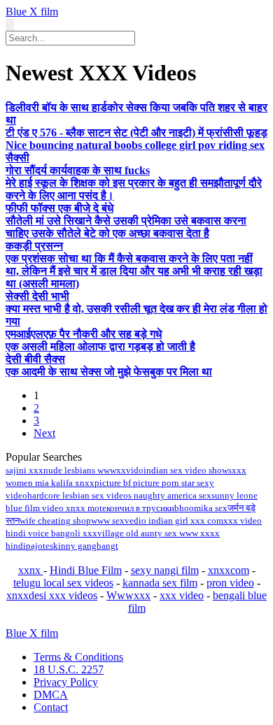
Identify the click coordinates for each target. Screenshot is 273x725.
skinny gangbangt (84, 545)
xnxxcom (228, 570)
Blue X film (32, 11)
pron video (230, 583)
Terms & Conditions (78, 657)
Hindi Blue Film (86, 570)
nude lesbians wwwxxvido (93, 470)
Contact (51, 707)
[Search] (10, 25)
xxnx (30, 570)
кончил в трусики (140, 508)
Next (44, 433)
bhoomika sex (200, 508)
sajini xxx (24, 470)
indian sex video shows (188, 470)
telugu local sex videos (63, 583)
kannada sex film (159, 583)
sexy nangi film (165, 570)
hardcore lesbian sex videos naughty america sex (119, 495)
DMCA (51, 695)
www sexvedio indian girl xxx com (157, 520)
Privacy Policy (66, 682)
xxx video (182, 595)
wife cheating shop (55, 520)
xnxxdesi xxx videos (51, 595)
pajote (38, 545)
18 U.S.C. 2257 (69, 669)
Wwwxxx (128, 595)
